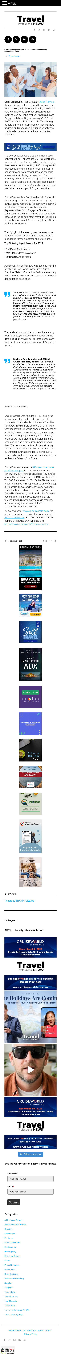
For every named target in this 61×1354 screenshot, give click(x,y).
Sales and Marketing (14, 1278)
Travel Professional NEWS (16, 1310)
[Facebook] (4, 1340)
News (7, 1260)
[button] (5, 3)
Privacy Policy (30, 1334)
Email (10, 1186)
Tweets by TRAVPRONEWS (19, 901)
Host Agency (10, 1247)
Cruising (8, 1229)
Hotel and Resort (12, 1256)
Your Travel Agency (13, 1314)
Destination (9, 1233)
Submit (14, 1202)
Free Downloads (12, 1242)
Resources (9, 1269)
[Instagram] (14, 1340)
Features (8, 1238)
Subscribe (31, 1330)
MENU (12, 3)
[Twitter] (9, 1338)
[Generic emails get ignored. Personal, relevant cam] (30, 1070)
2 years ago (14, 56)
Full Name (12, 1173)
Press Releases (11, 1265)
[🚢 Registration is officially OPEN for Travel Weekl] (30, 963)
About (40, 1330)
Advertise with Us (17, 1330)
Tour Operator (11, 1296)
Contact (48, 1330)
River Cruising (11, 1274)
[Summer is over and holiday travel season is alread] (30, 1016)
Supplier (8, 1283)
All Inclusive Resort (13, 1220)
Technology (9, 1292)
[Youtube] (24, 1340)
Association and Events (15, 1224)
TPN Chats (9, 1305)
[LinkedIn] (19, 1340)
